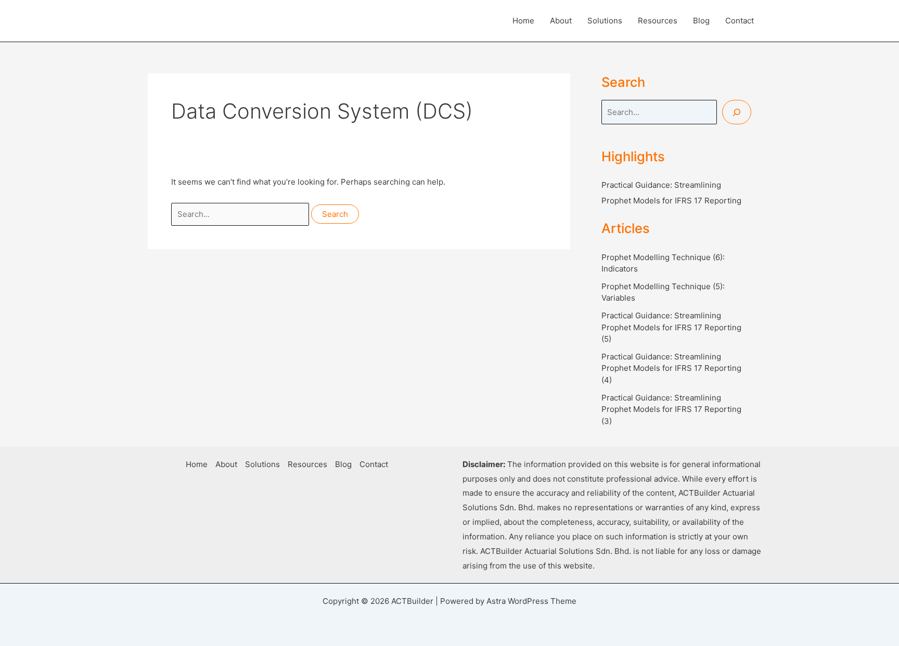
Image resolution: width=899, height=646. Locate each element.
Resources (657, 20)
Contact (739, 20)
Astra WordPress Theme (531, 601)
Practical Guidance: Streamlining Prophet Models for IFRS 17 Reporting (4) (671, 368)
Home (523, 20)
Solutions (604, 20)
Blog (701, 20)
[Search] (736, 112)
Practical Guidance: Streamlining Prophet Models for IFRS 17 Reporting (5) (671, 327)
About (561, 20)
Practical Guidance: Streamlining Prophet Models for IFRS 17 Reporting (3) (671, 409)
